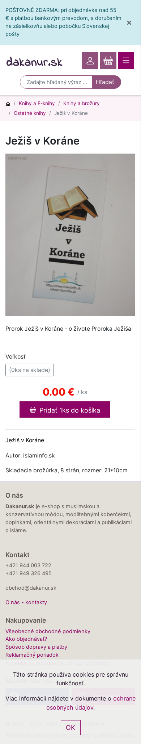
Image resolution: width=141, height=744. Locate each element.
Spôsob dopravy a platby (36, 647)
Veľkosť (15, 356)
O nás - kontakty (26, 602)
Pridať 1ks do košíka (69, 410)
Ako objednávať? (26, 639)
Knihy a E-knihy (37, 103)
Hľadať (105, 82)
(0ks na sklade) (29, 370)
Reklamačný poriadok (32, 655)
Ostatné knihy (30, 113)
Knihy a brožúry (81, 103)
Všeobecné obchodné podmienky (47, 631)
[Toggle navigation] (126, 60)
